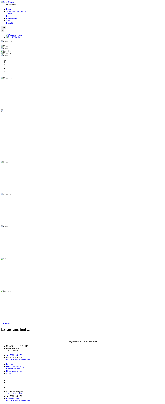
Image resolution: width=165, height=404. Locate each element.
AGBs (8, 373)
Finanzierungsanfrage (15, 371)
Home (8, 9)
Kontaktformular (13, 369)
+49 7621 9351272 (14, 355)
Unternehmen (11, 18)
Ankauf (9, 14)
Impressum (10, 364)
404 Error (6, 323)
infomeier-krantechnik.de (18, 360)
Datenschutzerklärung (15, 366)
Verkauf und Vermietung (16, 11)
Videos (9, 21)
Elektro (9, 16)
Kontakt (9, 23)
